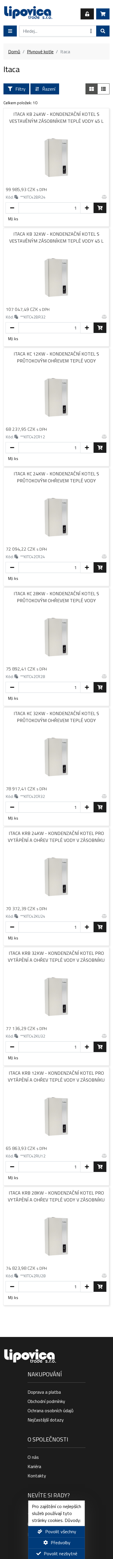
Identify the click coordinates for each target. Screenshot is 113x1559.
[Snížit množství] (12, 207)
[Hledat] (103, 30)
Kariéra (34, 1466)
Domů (14, 51)
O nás (33, 1457)
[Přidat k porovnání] (104, 197)
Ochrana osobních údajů (51, 1410)
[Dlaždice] (91, 88)
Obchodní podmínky (46, 1401)
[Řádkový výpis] (103, 88)
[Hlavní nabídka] (10, 30)
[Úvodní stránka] (28, 14)
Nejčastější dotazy (46, 1419)
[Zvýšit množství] (87, 207)
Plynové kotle (40, 51)
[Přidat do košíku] (100, 207)
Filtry (20, 88)
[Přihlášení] (87, 13)
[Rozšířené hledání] (90, 30)
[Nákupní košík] (103, 13)
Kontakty (37, 1475)
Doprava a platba (44, 1391)
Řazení (48, 88)
